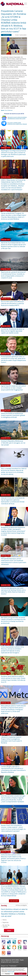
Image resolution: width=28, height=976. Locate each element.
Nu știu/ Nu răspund (6, 926)
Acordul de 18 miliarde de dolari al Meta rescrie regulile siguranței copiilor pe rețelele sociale (12, 331)
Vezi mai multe (14, 901)
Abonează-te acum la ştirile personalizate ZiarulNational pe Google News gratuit (17, 117)
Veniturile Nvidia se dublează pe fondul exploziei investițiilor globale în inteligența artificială (13, 415)
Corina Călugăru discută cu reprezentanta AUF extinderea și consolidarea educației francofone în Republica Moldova (13, 769)
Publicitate (12, 966)
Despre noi (4, 966)
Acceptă (20, 973)
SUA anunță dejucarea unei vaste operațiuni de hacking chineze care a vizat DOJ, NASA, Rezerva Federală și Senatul (13, 591)
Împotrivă (5, 922)
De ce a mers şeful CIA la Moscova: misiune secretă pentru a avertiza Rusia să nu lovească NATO (12, 303)
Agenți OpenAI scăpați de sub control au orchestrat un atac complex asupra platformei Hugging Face (13, 388)
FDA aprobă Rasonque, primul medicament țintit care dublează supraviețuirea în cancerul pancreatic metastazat (13, 561)
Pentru (5, 920)
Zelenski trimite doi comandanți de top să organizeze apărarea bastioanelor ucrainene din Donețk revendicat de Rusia (12, 501)
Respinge (7, 973)
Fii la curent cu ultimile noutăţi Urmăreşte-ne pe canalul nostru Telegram (17, 123)
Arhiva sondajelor (21, 905)
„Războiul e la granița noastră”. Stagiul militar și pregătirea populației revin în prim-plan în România (11, 740)
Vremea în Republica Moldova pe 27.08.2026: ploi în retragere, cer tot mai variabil (13, 443)
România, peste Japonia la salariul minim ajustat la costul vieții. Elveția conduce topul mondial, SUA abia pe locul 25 (13, 679)
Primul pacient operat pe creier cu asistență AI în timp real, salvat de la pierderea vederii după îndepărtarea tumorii (13, 359)
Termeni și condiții (11, 971)
